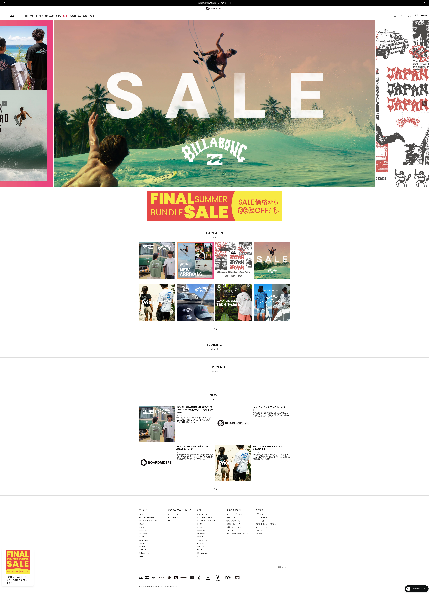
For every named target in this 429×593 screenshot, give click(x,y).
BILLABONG (173, 517)
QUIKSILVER (144, 514)
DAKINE (142, 537)
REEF (141, 556)
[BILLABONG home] (12, 16)
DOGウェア (49, 16)
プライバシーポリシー (264, 527)
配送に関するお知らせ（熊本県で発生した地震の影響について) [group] (214, 3)
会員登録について (233, 524)
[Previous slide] (4, 103)
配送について (231, 517)
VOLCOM (142, 547)
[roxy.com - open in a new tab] (153, 577)
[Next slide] (424, 2)
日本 (282, 567)
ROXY (141, 524)
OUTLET (72, 16)
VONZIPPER (143, 540)
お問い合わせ (261, 514)
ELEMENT (143, 530)
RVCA (141, 527)
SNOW (58, 16)
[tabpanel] (214, 103)
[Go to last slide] (4, 2)
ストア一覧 (260, 521)
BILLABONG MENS (146, 517)
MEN (26, 16)
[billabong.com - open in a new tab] (147, 577)
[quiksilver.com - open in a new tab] (141, 577)
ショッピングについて (234, 514)
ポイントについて (233, 530)
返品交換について (233, 521)
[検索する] (395, 16)
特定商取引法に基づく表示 (266, 524)
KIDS (41, 16)
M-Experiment (144, 553)
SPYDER (142, 550)
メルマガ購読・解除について (237, 534)
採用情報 (259, 534)
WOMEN (33, 16)
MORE (214, 329)
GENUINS (142, 543)
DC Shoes (143, 534)
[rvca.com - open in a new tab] (161, 577)
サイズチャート (261, 517)
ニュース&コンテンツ (86, 16)
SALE (65, 16)
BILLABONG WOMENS (148, 521)
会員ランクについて (234, 527)
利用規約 (259, 530)
